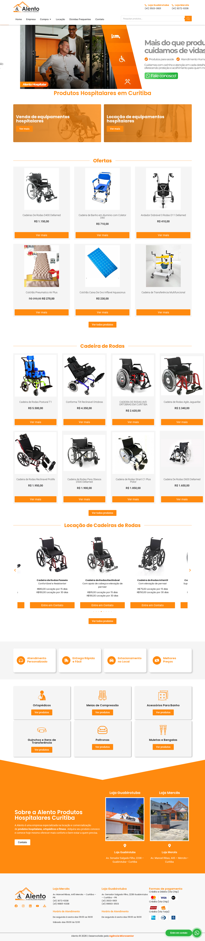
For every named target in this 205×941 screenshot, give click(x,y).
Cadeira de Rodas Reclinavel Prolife (35, 479)
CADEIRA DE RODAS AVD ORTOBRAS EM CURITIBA (133, 403)
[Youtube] (37, 906)
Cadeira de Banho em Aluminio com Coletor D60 (102, 216)
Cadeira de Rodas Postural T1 (35, 401)
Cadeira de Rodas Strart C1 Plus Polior (133, 480)
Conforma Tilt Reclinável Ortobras (84, 401)
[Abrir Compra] (50, 19)
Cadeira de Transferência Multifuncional (163, 292)
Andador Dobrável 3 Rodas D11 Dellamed (163, 215)
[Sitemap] (44, 906)
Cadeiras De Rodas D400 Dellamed (42, 215)
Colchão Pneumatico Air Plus (41, 292)
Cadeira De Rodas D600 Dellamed (182, 479)
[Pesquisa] (188, 18)
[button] (102, 57)
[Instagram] (23, 906)
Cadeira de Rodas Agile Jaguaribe (182, 401)
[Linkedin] (30, 906)
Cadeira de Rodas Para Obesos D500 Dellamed (84, 480)
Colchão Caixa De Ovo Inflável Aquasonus (102, 292)
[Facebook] (16, 906)
